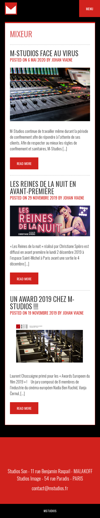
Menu (89, 8)
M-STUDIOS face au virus (44, 53)
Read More (24, 163)
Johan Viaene (61, 60)
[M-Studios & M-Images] (11, 13)
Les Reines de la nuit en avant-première (43, 187)
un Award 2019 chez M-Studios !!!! (42, 302)
